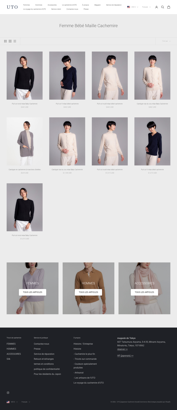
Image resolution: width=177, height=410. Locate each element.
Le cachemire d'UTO (69, 5)
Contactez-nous (72, 9)
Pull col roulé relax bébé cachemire (110, 104)
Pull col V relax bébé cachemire (67, 104)
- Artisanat (79, 372)
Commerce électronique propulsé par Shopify (155, 402)
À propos (85, 5)
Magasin (97, 5)
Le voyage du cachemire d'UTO (34, 9)
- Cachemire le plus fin (84, 354)
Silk (8, 359)
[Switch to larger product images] (5, 41)
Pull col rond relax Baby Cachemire (24, 104)
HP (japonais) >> (125, 355)
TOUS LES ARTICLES (32, 292)
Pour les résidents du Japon (47, 374)
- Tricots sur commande (85, 359)
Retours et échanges (44, 359)
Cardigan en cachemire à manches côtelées (25, 170)
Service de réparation (114, 5)
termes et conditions (44, 364)
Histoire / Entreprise (83, 344)
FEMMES (11, 344)
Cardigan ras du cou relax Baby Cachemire (152, 104)
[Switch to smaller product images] (10, 41)
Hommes (38, 5)
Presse (86, 9)
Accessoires (52, 5)
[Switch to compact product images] (15, 41)
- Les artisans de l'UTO (84, 377)
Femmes (26, 5)
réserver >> (122, 349)
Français (145, 7)
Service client (56, 9)
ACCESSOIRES (14, 354)
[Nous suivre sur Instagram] (8, 392)
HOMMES (11, 349)
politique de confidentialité (47, 369)
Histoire (77, 349)
